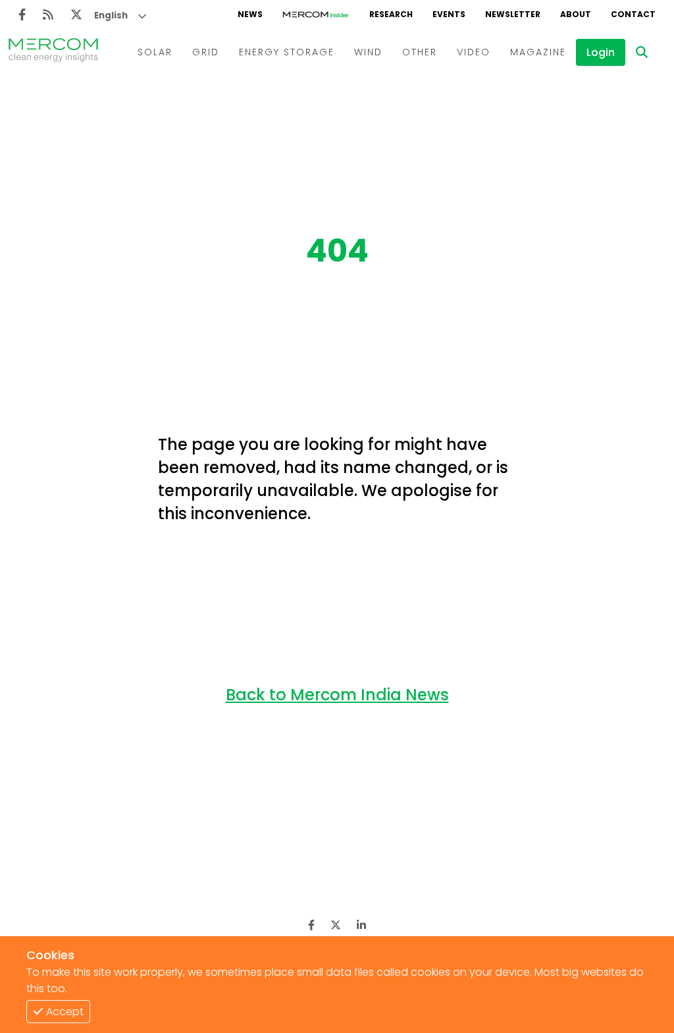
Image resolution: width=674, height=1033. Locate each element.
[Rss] (48, 15)
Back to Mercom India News (337, 695)
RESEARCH (391, 14)
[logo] (53, 52)
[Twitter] (76, 15)
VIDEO (473, 52)
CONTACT (633, 14)
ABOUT (575, 14)
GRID (205, 52)
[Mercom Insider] (316, 14)
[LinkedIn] (361, 925)
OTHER (419, 52)
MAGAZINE (538, 52)
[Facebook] (22, 15)
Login (600, 52)
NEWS (250, 14)
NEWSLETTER (512, 14)
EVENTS (448, 14)
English (111, 15)
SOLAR (155, 52)
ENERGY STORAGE (286, 52)
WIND (368, 52)
